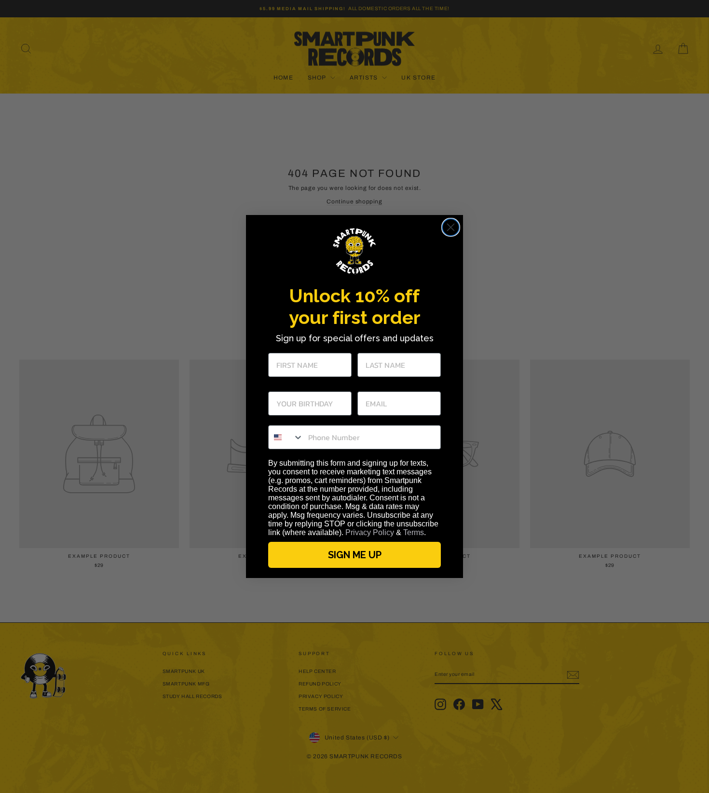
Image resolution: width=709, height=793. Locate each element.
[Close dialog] (450, 227)
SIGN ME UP (355, 555)
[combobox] (286, 437)
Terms (413, 532)
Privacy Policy (369, 532)
